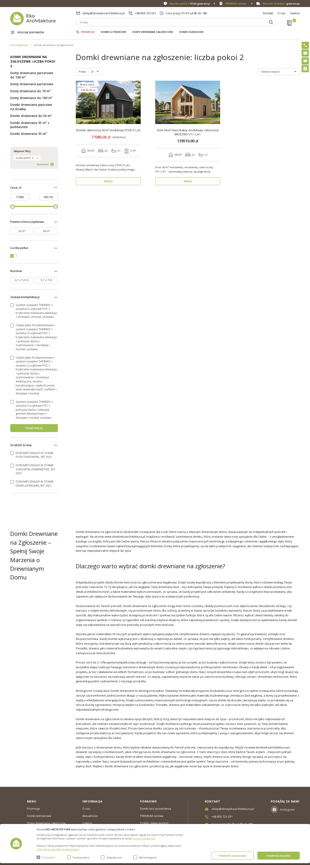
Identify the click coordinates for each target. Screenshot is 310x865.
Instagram (287, 809)
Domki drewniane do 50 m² (31, 116)
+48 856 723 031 (145, 13)
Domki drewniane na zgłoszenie (53, 45)
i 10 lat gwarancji (189, 3)
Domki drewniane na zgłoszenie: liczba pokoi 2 (32, 61)
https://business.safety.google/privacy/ (58, 849)
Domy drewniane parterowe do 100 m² (31, 75)
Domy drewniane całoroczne (153, 32)
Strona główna (19, 45)
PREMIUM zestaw (151, 816)
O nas (281, 13)
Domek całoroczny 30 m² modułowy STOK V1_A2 (108, 130)
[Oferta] (305, 68)
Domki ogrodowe (191, 32)
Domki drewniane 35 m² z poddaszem (29, 125)
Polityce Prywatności (143, 838)
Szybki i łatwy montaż (154, 823)
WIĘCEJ (108, 181)
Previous (81, 102)
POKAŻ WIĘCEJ (34, 428)
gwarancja (281, 3)
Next (136, 102)
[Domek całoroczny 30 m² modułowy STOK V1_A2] (108, 102)
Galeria (295, 13)
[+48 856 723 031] (305, 45)
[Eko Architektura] (43, 18)
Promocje (88, 32)
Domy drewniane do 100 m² (31, 98)
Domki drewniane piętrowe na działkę (31, 107)
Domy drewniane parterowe (31, 84)
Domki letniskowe (113, 32)
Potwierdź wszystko (278, 855)
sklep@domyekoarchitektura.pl (103, 13)
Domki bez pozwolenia (155, 809)
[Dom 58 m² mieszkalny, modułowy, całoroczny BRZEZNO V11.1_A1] (187, 102)
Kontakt (268, 13)
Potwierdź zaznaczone (232, 855)
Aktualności (90, 816)
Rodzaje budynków (30, 32)
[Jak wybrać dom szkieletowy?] (305, 61)
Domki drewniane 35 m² (28, 134)
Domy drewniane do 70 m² (30, 91)
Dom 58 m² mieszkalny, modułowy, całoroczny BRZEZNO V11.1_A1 (188, 132)
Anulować (43, 164)
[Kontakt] (305, 53)
